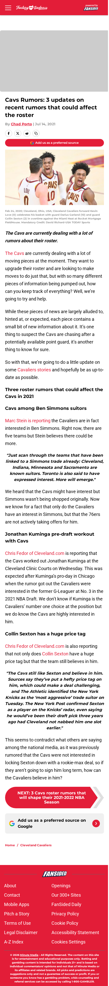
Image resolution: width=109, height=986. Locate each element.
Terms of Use (17, 923)
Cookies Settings (68, 941)
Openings (60, 885)
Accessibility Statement (75, 932)
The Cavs (14, 253)
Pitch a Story (16, 913)
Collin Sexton (55, 653)
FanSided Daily (66, 904)
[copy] (36, 133)
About (10, 885)
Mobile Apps (16, 904)
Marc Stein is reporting (27, 420)
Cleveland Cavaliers (35, 845)
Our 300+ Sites (66, 895)
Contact (12, 895)
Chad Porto (21, 124)
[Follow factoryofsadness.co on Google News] (96, 823)
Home (10, 845)
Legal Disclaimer (21, 932)
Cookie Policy (64, 923)
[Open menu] (8, 8)
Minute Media (29, 955)
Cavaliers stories (34, 369)
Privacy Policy (65, 913)
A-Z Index (13, 941)
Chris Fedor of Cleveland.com (34, 553)
